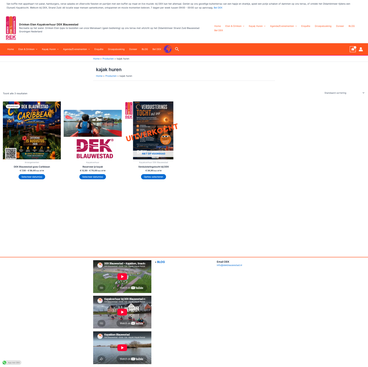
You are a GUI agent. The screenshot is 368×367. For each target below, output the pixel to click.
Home (217, 26)
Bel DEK (218, 7)
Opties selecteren (153, 176)
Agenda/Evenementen (282, 26)
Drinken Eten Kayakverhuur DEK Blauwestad (48, 24)
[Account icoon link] (361, 49)
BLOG (352, 26)
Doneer (340, 26)
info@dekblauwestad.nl (229, 265)
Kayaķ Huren (256, 26)
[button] (242, 26)
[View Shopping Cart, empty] (353, 49)
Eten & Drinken (233, 26)
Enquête (305, 26)
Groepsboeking (323, 26)
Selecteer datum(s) (31, 176)
